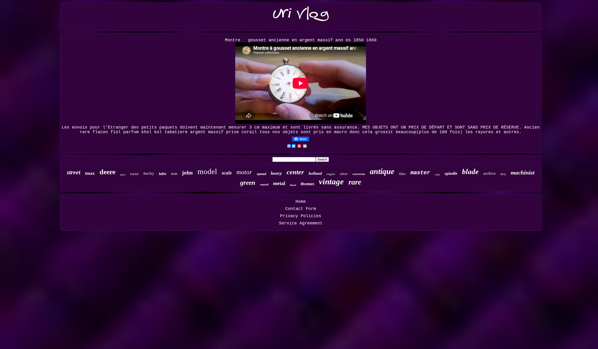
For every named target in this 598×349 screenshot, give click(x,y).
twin (174, 174)
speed (261, 174)
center (295, 172)
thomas (307, 183)
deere (107, 172)
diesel (293, 185)
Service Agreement (301, 223)
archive (489, 173)
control (264, 184)
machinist (522, 172)
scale (227, 173)
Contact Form (300, 208)
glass (122, 174)
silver (344, 174)
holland (315, 173)
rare (355, 182)
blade (470, 172)
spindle (451, 173)
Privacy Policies (300, 216)
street (73, 172)
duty (503, 174)
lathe (162, 174)
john (187, 173)
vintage (331, 181)
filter (402, 174)
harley (148, 173)
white (437, 174)
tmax (90, 173)
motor (244, 172)
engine (331, 174)
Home (300, 201)
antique (382, 171)
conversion (358, 174)
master (420, 173)
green (247, 182)
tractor (134, 174)
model (207, 171)
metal (279, 183)
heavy (276, 173)
